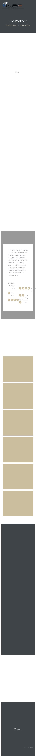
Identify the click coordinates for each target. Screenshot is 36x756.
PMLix (31, 747)
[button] (18, 72)
